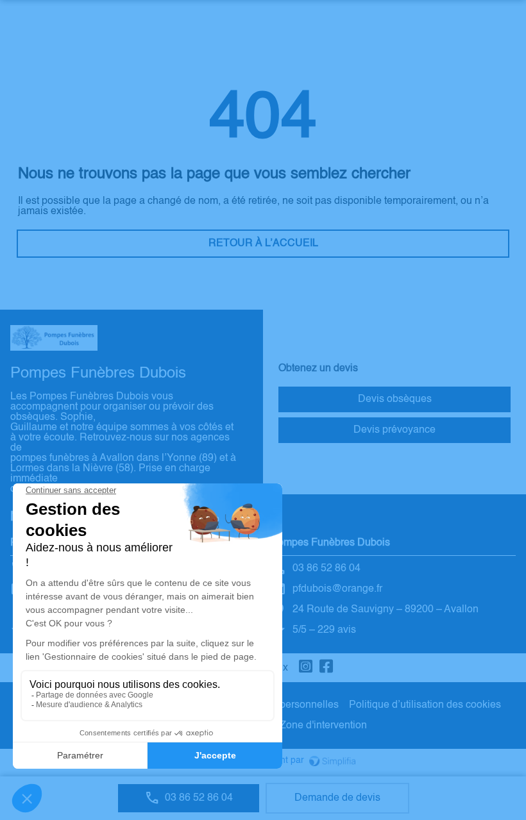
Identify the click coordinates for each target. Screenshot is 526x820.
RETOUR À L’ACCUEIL (263, 243)
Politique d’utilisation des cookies (425, 705)
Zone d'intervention (323, 726)
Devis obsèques (395, 399)
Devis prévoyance (394, 430)
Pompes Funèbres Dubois (330, 543)
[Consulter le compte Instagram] (306, 667)
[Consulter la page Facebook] (326, 667)
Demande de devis (337, 798)
